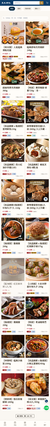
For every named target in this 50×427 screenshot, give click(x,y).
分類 (25, 425)
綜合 (11, 8)
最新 (19, 8)
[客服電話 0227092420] (46, 401)
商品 (15, 425)
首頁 (5, 425)
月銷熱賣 (28, 8)
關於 (45, 425)
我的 (35, 425)
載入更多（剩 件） (25, 416)
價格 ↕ (37, 8)
